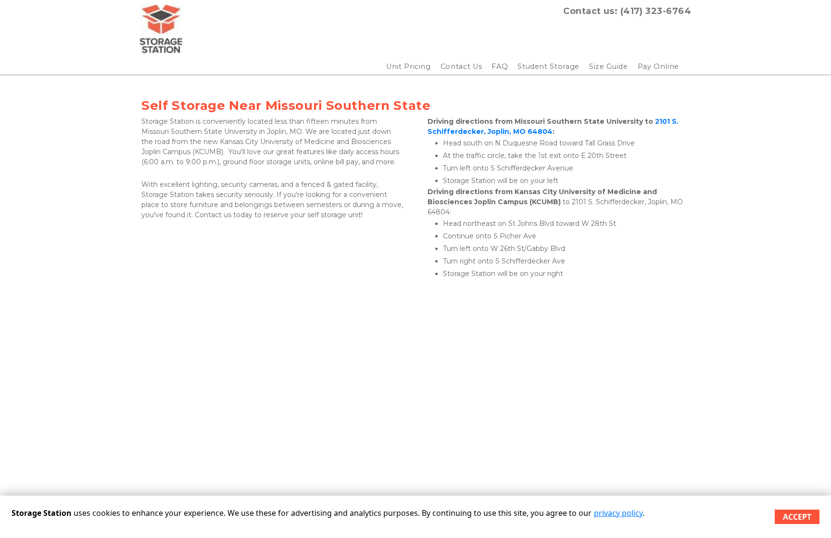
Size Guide (608, 66)
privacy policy (618, 513)
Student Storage (548, 66)
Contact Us (461, 66)
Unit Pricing (408, 66)
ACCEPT (797, 517)
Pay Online (659, 66)
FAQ (499, 66)
